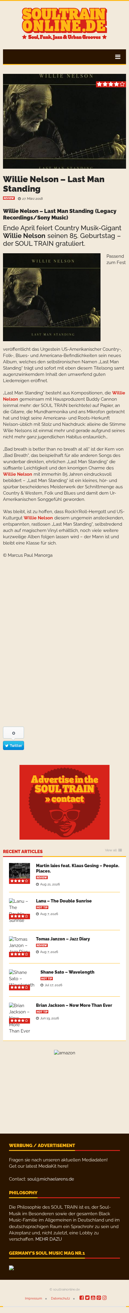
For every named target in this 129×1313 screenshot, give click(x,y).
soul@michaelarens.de (50, 1179)
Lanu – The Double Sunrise (64, 901)
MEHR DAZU (48, 1239)
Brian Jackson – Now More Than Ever (74, 1005)
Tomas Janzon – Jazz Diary (63, 939)
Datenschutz (60, 1298)
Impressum (33, 1298)
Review (9, 198)
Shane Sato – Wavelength (67, 972)
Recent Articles (23, 852)
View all (111, 850)
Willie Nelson (24, 236)
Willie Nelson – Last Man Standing (53, 184)
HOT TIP (42, 907)
